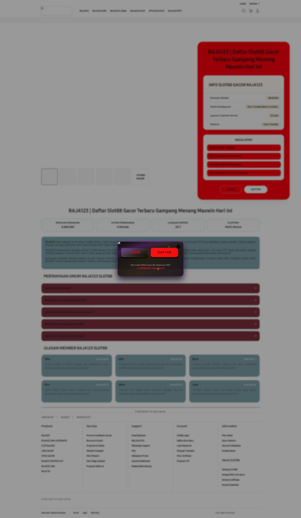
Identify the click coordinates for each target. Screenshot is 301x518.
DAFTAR (164, 252)
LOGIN (134, 252)
